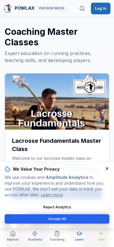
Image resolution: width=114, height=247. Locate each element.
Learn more (52, 194)
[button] (57, 101)
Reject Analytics (57, 207)
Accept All (57, 219)
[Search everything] (82, 8)
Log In (100, 8)
